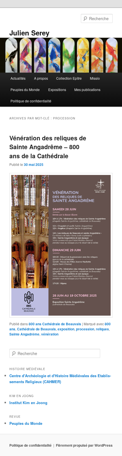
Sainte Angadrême (24, 334)
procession (85, 329)
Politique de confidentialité (30, 100)
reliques (102, 329)
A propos (41, 78)
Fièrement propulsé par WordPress (84, 445)
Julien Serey (29, 32)
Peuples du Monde (25, 89)
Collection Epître (69, 78)
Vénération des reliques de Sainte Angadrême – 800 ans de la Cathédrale (47, 147)
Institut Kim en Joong (28, 402)
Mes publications (87, 89)
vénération (49, 334)
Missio (95, 78)
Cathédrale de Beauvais (36, 329)
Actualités (18, 78)
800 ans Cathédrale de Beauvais (55, 323)
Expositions (57, 89)
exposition (66, 329)
